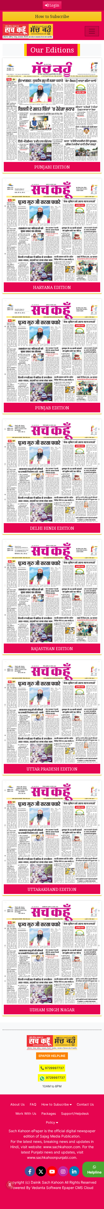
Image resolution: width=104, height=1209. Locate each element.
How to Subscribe (52, 16)
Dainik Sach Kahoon (47, 1182)
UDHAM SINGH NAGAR (52, 1010)
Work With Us (25, 1113)
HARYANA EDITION (52, 287)
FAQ (33, 1104)
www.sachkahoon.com (61, 1147)
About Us (17, 1104)
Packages (48, 1113)
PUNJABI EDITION (52, 167)
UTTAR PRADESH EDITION (52, 769)
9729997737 (55, 1077)
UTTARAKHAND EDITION (52, 889)
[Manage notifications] (10, 1185)
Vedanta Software (46, 1187)
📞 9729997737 (52, 1068)
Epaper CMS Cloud (77, 1187)
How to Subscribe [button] (55, 1104)
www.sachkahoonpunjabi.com (51, 1157)
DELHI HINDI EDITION (52, 528)
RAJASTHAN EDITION (52, 648)
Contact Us (85, 1104)
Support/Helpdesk (75, 1113)
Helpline (94, 1172)
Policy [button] (51, 1122)
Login (53, 5)
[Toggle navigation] (92, 31)
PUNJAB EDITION (52, 408)
